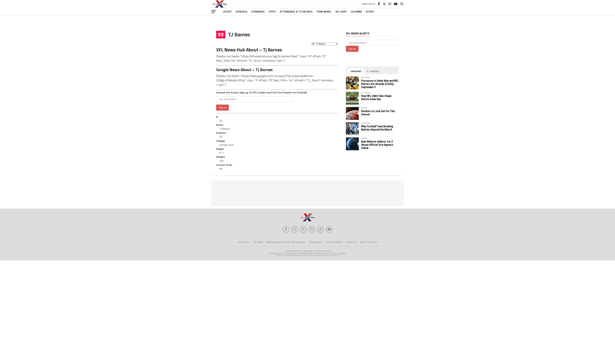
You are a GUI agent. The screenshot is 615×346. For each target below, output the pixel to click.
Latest (227, 11)
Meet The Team (368, 242)
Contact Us (351, 242)
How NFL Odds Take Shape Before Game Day (376, 97)
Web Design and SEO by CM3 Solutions (286, 242)
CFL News (258, 242)
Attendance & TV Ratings (296, 11)
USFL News (244, 242)
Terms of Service (334, 242)
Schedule (241, 11)
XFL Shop (341, 11)
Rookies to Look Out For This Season (378, 112)
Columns (356, 11)
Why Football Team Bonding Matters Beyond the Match (377, 128)
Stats (272, 11)
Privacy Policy (315, 242)
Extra (369, 11)
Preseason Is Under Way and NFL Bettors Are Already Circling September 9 (379, 84)
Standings (258, 11)
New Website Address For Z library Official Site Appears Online (377, 145)
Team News (323, 11)
